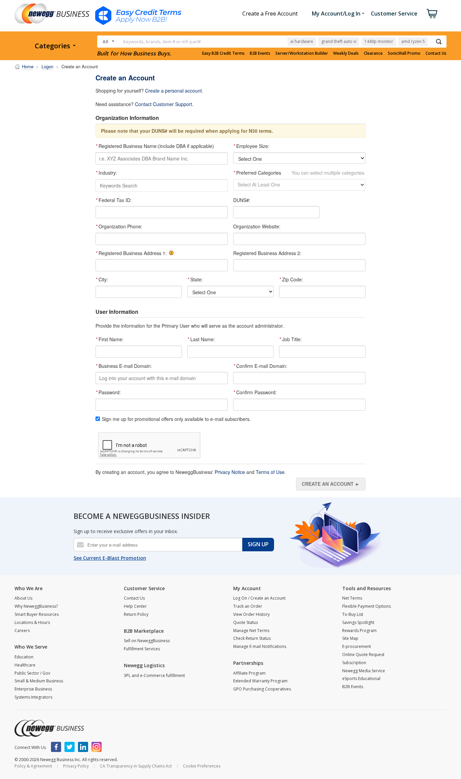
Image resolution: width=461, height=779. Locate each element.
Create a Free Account (270, 13)
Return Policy (136, 614)
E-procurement (356, 646)
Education (24, 657)
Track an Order (247, 606)
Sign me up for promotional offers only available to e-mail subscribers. (176, 419)
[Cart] (432, 13)
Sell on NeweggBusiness (147, 641)
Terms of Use (270, 472)
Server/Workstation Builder (301, 53)
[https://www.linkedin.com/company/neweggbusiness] (83, 747)
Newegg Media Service (363, 671)
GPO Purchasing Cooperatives (262, 689)
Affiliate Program (249, 673)
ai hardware (301, 41)
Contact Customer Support (163, 104)
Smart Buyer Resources (37, 614)
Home (27, 66)
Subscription (354, 662)
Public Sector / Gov (32, 673)
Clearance (373, 53)
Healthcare (25, 665)
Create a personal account (173, 90)
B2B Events (260, 53)
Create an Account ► (331, 483)
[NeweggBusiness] (49, 728)
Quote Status (245, 622)
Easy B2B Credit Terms (223, 53)
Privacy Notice (230, 472)
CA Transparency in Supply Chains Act (136, 766)
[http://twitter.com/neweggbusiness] (69, 747)
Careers (22, 630)
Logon (47, 66)
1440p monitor (378, 41)
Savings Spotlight (358, 622)
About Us (23, 598)
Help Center (135, 606)
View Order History (251, 614)
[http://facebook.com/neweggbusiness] (56, 747)
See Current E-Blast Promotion (110, 558)
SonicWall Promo (404, 53)
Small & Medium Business (39, 681)
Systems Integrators (33, 697)
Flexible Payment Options (366, 606)
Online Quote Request (363, 654)
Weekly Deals (346, 53)
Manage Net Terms (251, 630)
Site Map (350, 638)
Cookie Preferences (201, 766)
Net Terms (352, 598)
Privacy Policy (76, 766)
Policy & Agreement (33, 766)
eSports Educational (361, 678)
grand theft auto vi (338, 41)
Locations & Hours (32, 622)
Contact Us (436, 53)
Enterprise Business (33, 689)
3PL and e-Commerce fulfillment (154, 675)
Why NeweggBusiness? (36, 606)
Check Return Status (252, 638)
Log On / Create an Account (259, 598)
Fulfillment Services (142, 649)
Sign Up (258, 544)
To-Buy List (352, 614)
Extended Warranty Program (260, 681)
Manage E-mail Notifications (259, 646)
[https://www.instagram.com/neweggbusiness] (96, 747)
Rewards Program (359, 630)
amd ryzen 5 (413, 41)
